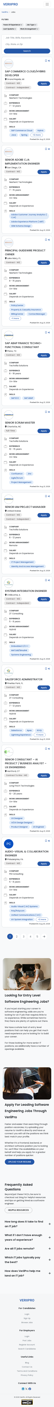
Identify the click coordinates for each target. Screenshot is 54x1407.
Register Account (27, 1344)
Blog (27, 1362)
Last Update (8, 29)
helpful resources (18, 1210)
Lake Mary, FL (14, 258)
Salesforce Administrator (23, 679)
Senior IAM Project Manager (25, 507)
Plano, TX (11, 351)
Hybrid (12, 629)
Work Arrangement (28, 29)
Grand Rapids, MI (15, 79)
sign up (27, 1318)
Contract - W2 (13, 83)
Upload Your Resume (19, 1161)
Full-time (10, 430)
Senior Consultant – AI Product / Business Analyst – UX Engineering (26, 763)
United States (14, 510)
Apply (44, 83)
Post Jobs (27, 1340)
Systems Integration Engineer (26, 591)
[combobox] (27, 38)
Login (27, 1336)
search (27, 50)
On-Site (13, 113)
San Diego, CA (14, 167)
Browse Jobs (27, 1322)
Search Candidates (27, 1349)
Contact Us (27, 1367)
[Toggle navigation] (47, 4)
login (27, 1314)
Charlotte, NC (14, 426)
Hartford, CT (13, 771)
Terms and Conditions (27, 1371)
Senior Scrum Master (20, 422)
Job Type (31, 25)
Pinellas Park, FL (15, 683)
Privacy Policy (27, 1375)
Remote (13, 545)
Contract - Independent (17, 87)
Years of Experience (12, 25)
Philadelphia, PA (15, 859)
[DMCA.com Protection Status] (27, 1402)
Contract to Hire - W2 (16, 775)
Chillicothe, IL (13, 594)
